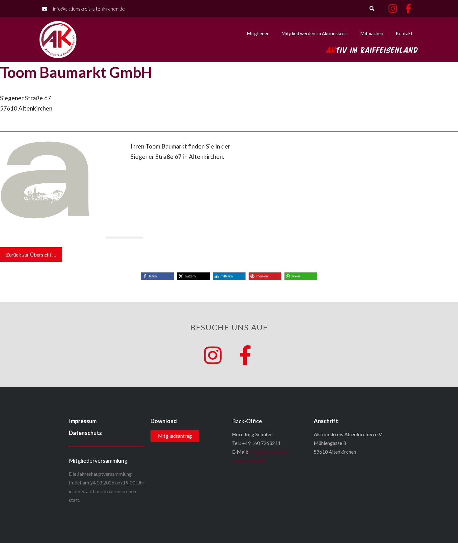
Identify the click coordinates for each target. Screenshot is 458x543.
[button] (372, 8)
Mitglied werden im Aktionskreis (314, 33)
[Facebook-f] (245, 355)
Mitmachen (371, 33)
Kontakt (404, 33)
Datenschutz (85, 432)
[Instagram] (213, 355)
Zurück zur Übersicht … (31, 254)
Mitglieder (258, 33)
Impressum (83, 421)
